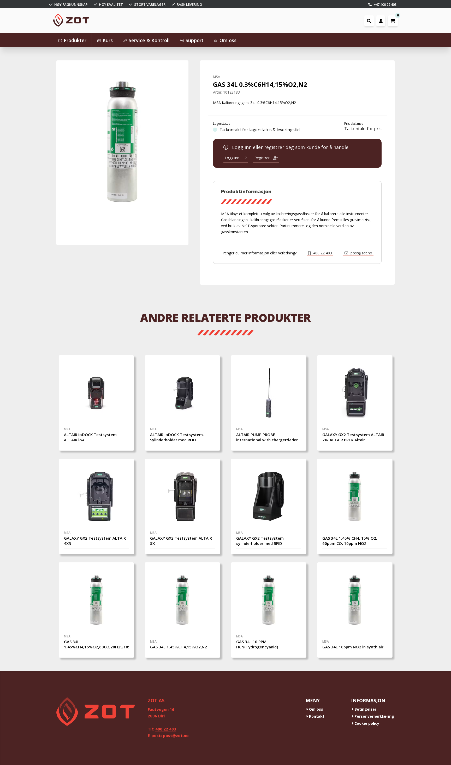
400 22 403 (322, 253)
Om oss (315, 709)
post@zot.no (360, 253)
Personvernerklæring (373, 716)
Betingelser (364, 709)
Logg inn (232, 157)
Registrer (262, 157)
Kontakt (316, 716)
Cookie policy (366, 723)
